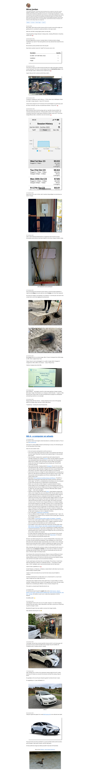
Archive (32, 22)
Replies (28, 22)
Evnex (47, 491)
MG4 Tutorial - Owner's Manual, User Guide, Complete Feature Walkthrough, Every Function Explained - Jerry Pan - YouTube (45, 592)
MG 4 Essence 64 (32, 442)
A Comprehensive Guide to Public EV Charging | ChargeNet (48, 518)
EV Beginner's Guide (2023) (42, 512)
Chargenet (49, 466)
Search (43, 22)
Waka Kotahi (53, 534)
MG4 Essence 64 (46, 714)
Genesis (45, 458)
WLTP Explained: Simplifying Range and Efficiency (45, 478)
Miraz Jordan (32, 9)
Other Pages (38, 22)
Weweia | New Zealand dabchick (47, 749)
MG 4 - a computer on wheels (39, 436)
